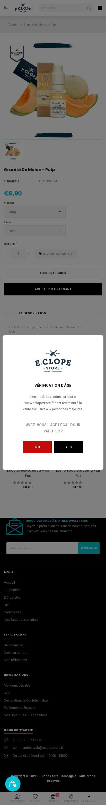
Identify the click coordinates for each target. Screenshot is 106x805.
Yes (68, 447)
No (37, 447)
